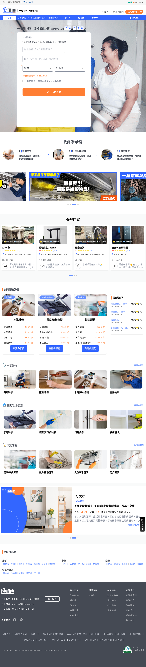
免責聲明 (130, 605)
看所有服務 (139, 365)
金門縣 (29, 573)
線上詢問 (52, 599)
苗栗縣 (88, 564)
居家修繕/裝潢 (37, 18)
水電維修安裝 (31, 42)
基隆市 (44, 564)
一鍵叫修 (55, 91)
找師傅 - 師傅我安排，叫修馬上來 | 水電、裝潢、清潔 (9, 10)
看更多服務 (18, 348)
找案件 (81, 18)
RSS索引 (74, 615)
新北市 (14, 564)
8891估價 (107, 640)
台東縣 (6, 573)
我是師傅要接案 (134, 12)
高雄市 (117, 564)
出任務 (118, 640)
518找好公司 (21, 634)
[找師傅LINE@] (21, 619)
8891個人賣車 (92, 640)
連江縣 (37, 573)
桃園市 (21, 564)
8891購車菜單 (59, 640)
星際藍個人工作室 (119, 304)
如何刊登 (119, 12)
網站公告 (130, 600)
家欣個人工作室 (118, 312)
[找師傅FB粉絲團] (14, 619)
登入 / (110, 595)
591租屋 (95, 634)
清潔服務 (53, 18)
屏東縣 (140, 564)
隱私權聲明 (131, 615)
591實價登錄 (135, 634)
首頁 (10, 18)
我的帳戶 (136, 18)
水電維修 (22, 18)
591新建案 (108, 634)
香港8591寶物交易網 (77, 634)
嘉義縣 (132, 564)
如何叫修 (74, 595)
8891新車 (43, 640)
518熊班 (7, 634)
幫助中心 (111, 605)
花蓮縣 (14, 573)
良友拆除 (115, 320)
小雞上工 (35, 634)
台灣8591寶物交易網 (53, 634)
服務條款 (130, 610)
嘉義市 (125, 564)
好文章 (95, 18)
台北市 (6, 564)
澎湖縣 (21, 573)
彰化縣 (73, 564)
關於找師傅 (131, 595)
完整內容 (57, 81)
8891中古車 (75, 640)
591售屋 (121, 634)
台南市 (109, 564)
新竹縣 (37, 564)
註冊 (116, 595)
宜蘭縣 (52, 564)
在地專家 (74, 610)
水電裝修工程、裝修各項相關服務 (120, 328)
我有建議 (111, 610)
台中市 (65, 564)
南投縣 (96, 564)
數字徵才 (130, 620)
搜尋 (106, 12)
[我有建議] (142, 524)
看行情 (67, 18)
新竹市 (29, 564)
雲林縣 (81, 564)
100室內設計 (28, 640)
